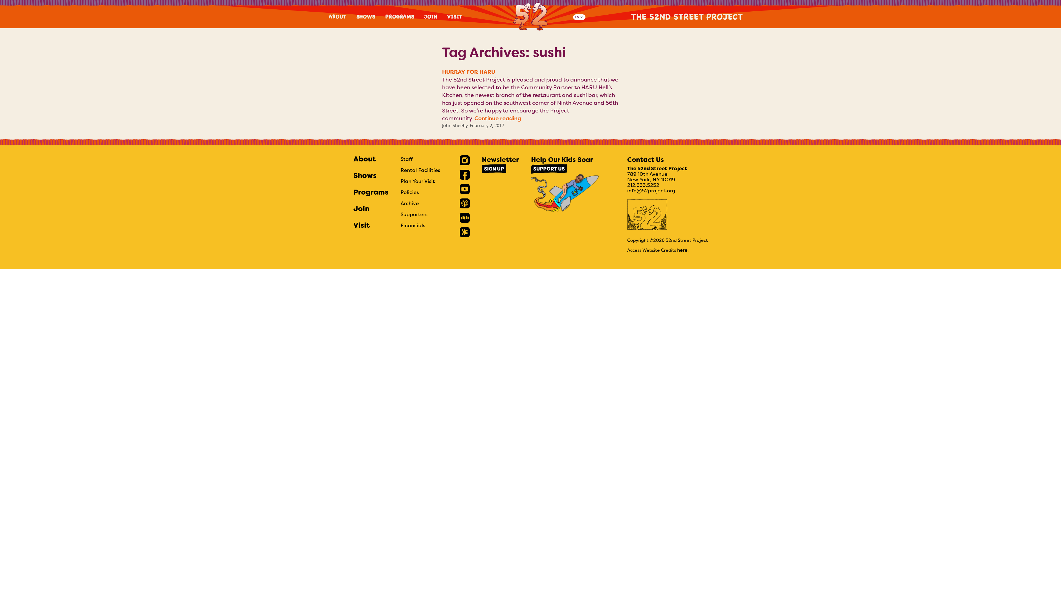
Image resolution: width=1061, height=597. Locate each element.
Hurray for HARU (468, 71)
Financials (413, 225)
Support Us (549, 169)
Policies (410, 192)
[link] (465, 160)
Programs (399, 16)
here (682, 250)
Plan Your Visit (418, 181)
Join (430, 16)
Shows (366, 16)
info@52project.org (651, 190)
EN (577, 17)
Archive (410, 203)
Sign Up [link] (494, 169)
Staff (407, 159)
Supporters (414, 214)
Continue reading (497, 118)
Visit (455, 16)
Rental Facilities (420, 170)
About (337, 16)
